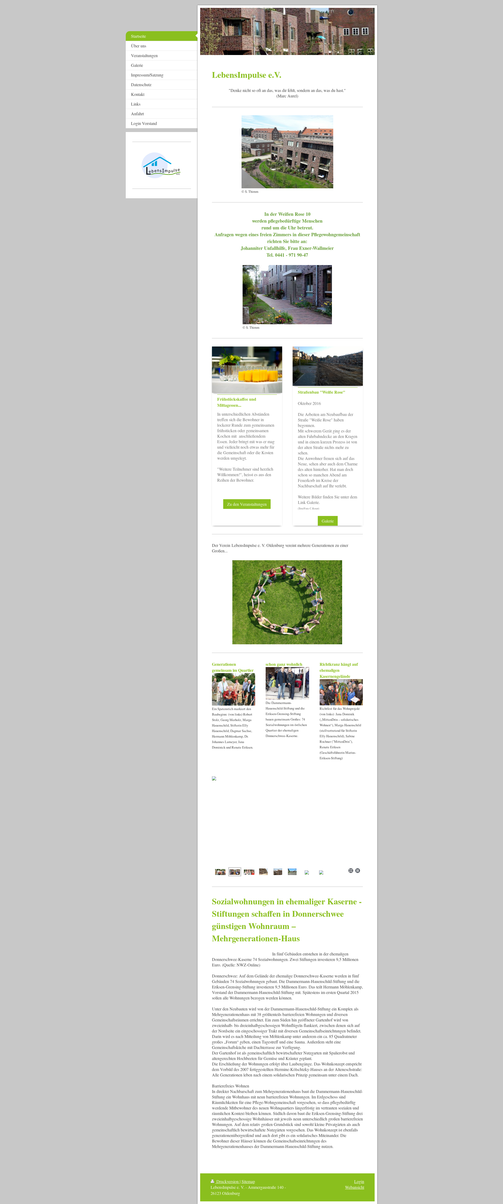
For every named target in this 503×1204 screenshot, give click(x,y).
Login (359, 1181)
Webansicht (354, 1187)
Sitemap (248, 1181)
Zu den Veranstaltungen (247, 504)
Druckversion (227, 1181)
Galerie (328, 521)
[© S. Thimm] (287, 151)
